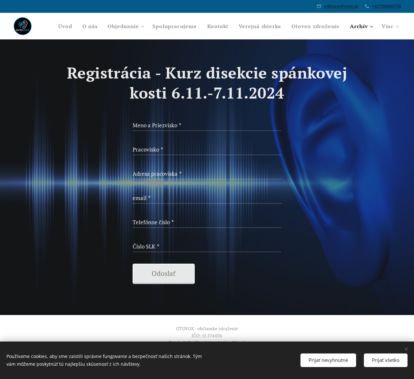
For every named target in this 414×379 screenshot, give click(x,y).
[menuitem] (67, 26)
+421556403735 (386, 6)
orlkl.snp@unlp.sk (341, 6)
